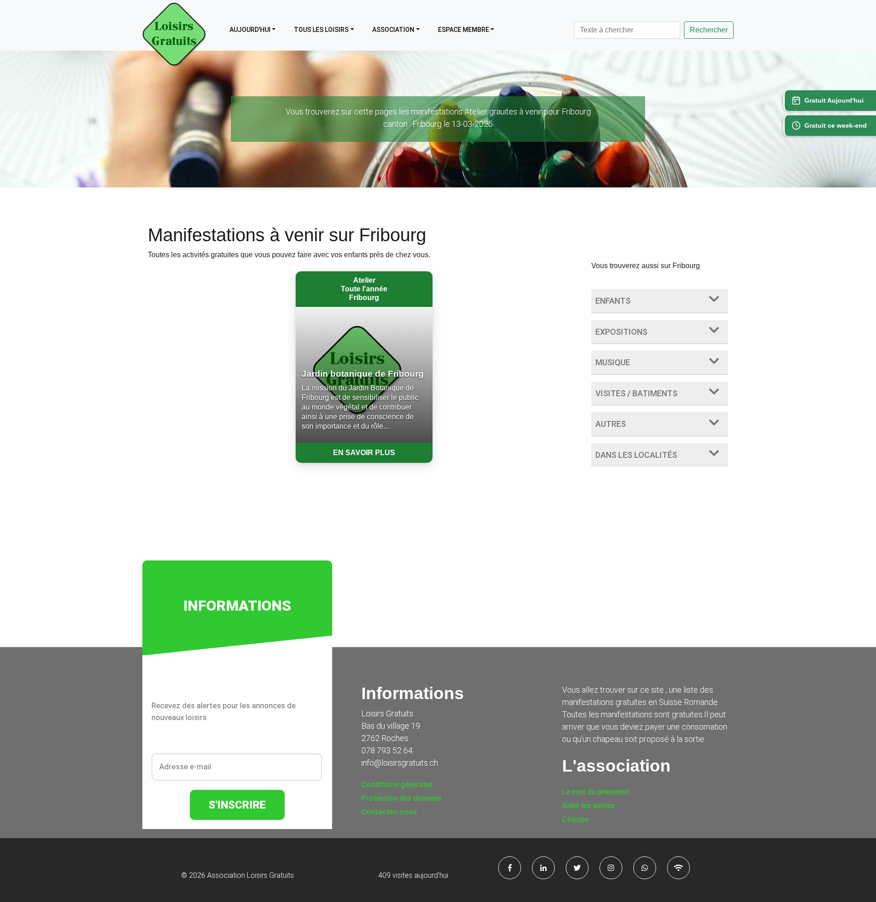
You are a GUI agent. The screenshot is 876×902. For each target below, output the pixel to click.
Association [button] (393, 29)
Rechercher (709, 30)
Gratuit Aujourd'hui (834, 100)
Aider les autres (588, 805)
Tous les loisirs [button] (321, 29)
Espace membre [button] (463, 29)
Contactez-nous (389, 812)
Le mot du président (595, 792)
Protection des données (401, 798)
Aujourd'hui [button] (250, 29)
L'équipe (575, 819)
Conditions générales (397, 784)
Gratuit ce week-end (835, 125)
